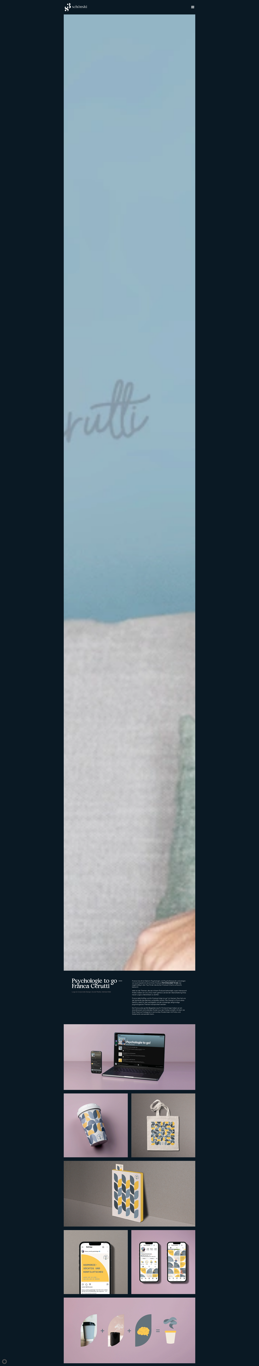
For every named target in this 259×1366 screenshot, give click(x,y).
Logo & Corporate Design (81, 992)
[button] (4, 1361)
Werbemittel (106, 992)
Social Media (96, 992)
